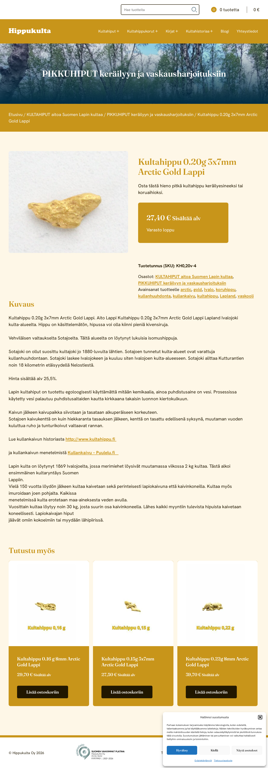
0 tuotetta (239, 10)
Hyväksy (182, 750)
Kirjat (170, 31)
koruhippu (225, 289)
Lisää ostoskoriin (42, 692)
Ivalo (209, 289)
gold (197, 289)
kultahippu (207, 296)
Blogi (225, 31)
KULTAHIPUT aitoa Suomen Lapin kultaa (65, 114)
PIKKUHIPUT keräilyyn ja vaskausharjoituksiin (150, 114)
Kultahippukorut (140, 31)
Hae (194, 9)
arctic (185, 289)
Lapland (227, 296)
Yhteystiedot (247, 31)
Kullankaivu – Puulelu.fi (93, 453)
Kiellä (214, 750)
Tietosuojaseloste (223, 760)
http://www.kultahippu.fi (91, 439)
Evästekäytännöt (203, 760)
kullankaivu (184, 296)
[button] (260, 717)
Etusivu (16, 114)
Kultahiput (107, 31)
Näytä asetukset (246, 750)
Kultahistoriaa (197, 31)
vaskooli (246, 296)
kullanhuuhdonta (154, 296)
